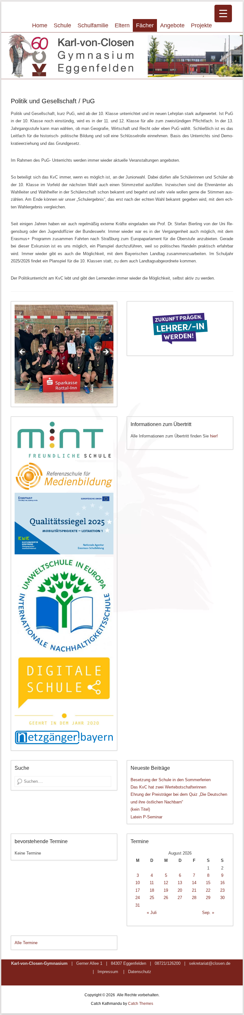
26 (166, 897)
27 (180, 897)
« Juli (152, 912)
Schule (62, 25)
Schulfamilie (93, 25)
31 (137, 905)
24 (137, 897)
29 (208, 897)
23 (222, 890)
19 (166, 890)
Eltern (122, 25)
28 (194, 897)
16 (222, 882)
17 (137, 890)
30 (222, 897)
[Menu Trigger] (223, 13)
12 (166, 882)
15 (208, 882)
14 (194, 882)
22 (208, 890)
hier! (214, 436)
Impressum (108, 971)
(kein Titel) (140, 809)
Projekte (201, 25)
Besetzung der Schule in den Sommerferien (171, 779)
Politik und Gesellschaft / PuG (53, 101)
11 (152, 882)
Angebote (172, 25)
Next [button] (105, 352)
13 (180, 882)
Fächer (145, 25)
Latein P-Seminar (146, 817)
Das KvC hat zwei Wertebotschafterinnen (168, 787)
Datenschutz (139, 971)
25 (152, 897)
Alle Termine (26, 942)
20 (180, 890)
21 (194, 890)
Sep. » (208, 912)
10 (137, 882)
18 (152, 890)
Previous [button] (22, 352)
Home (39, 25)
